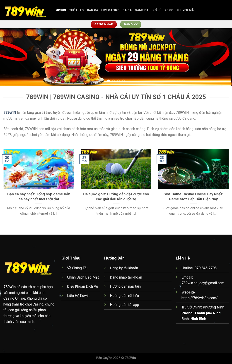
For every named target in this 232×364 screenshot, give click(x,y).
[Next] (222, 57)
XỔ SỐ (169, 10)
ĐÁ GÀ (127, 10)
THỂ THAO (76, 10)
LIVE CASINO (110, 10)
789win (61, 10)
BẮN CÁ (92, 10)
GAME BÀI (142, 10)
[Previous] (10, 57)
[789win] (26, 10)
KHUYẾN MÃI (185, 10)
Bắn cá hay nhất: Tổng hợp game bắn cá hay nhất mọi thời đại (38, 196)
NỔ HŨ (156, 10)
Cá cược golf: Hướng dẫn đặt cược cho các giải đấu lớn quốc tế (116, 196)
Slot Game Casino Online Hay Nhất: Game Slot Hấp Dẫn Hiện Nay (193, 196)
